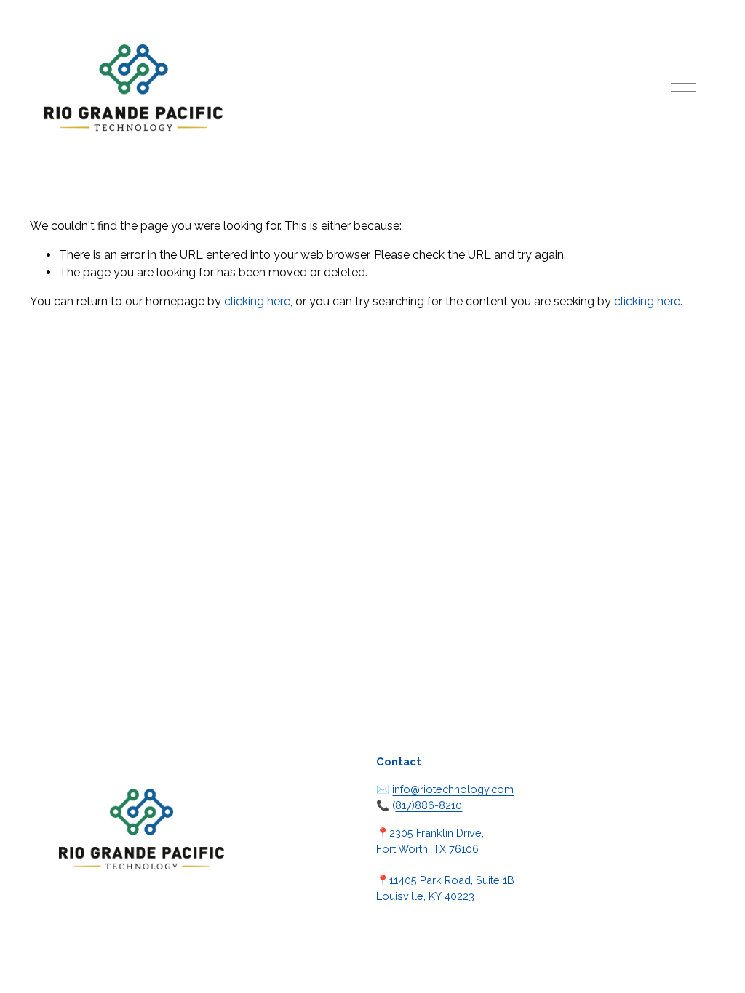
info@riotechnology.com (453, 789)
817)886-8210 (428, 805)
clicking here (257, 301)
